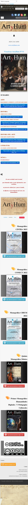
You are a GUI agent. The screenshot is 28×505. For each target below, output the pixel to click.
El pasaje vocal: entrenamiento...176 (10, 162)
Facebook (5, 217)
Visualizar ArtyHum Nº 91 (14, 51)
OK (26, 8)
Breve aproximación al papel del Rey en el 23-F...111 (14, 129)
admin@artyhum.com (9, 464)
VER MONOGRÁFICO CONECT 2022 (15, 299)
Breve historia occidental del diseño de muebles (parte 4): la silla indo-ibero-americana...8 (14, 105)
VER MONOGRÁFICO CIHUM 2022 (15, 343)
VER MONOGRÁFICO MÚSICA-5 (15, 386)
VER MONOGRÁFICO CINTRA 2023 (15, 256)
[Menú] (2, 18)
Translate (11, 4)
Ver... (13, 8)
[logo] (1, 13)
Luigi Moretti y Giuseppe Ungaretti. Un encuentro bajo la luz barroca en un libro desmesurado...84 (14, 123)
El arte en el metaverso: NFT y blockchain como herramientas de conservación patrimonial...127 (14, 140)
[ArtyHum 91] (14, 72)
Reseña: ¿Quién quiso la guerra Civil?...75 (12, 117)
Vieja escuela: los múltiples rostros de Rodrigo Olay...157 (14, 151)
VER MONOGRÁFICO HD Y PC (15, 435)
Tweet (15, 217)
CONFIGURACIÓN (20, 8)
